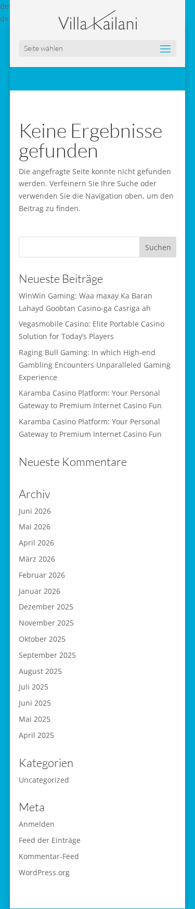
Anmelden (37, 824)
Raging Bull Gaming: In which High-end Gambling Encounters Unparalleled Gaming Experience (95, 364)
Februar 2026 (42, 575)
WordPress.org (44, 872)
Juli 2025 (33, 687)
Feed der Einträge (50, 840)
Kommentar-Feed (49, 856)
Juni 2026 (35, 511)
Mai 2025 (34, 719)
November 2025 (46, 623)
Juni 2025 (35, 703)
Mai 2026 (34, 526)
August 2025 (40, 671)
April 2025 (36, 735)
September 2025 (47, 655)
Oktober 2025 (42, 639)
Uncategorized (44, 780)
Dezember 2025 (46, 607)
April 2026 (36, 543)
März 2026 (37, 559)
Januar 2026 (39, 591)
